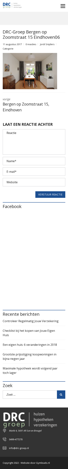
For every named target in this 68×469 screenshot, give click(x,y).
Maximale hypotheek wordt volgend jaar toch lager (30, 370)
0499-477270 (15, 439)
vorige (26, 104)
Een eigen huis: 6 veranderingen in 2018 (30, 345)
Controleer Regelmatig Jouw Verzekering (31, 321)
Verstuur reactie (50, 194)
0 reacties (31, 44)
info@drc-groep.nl (19, 448)
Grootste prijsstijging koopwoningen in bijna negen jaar (29, 356)
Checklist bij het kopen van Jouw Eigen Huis (29, 333)
